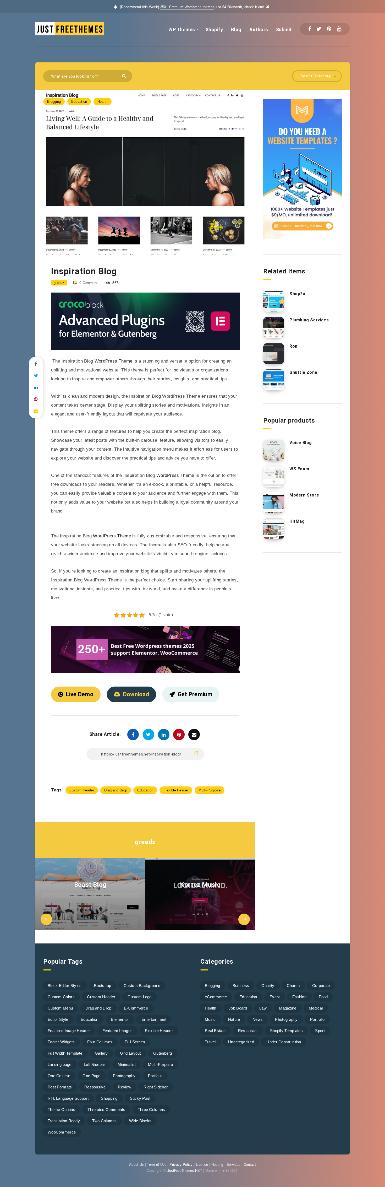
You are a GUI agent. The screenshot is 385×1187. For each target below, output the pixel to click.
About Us (136, 1165)
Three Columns (151, 1109)
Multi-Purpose (210, 790)
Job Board (238, 1008)
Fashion (299, 997)
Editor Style (58, 1019)
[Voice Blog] (273, 450)
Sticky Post (140, 1098)
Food (323, 997)
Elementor (120, 1019)
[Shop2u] (273, 301)
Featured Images (117, 1030)
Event (275, 997)
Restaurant (248, 1030)
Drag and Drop (115, 790)
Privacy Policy (180, 1165)
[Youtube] (339, 29)
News (257, 1019)
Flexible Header (175, 790)
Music (210, 1019)
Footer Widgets (61, 1042)
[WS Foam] (273, 476)
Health (102, 102)
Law (263, 1008)
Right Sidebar (156, 1087)
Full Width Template (65, 1053)
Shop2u (297, 293)
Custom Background (142, 985)
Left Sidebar (94, 1064)
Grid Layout (130, 1053)
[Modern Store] (273, 502)
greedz (145, 842)
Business (241, 985)
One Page (91, 1075)
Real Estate (215, 1030)
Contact (250, 1165)
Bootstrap (102, 985)
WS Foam (299, 468)
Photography (124, 1075)
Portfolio (155, 1075)
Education (79, 102)
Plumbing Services (309, 319)
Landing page (60, 1064)
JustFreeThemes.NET (184, 1171)
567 (114, 283)
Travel (210, 1042)
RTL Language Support (68, 1098)
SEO (182, 544)
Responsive (95, 1087)
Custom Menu (60, 1008)
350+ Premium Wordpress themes (187, 7)
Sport (320, 1030)
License (202, 1165)
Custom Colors (61, 997)
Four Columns (100, 1042)
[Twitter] (318, 29)
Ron (293, 346)
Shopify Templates (286, 1030)
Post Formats (60, 1087)
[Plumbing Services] (273, 327)
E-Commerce (136, 1008)
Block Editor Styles (65, 985)
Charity (267, 985)
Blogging (54, 102)
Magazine (287, 1008)
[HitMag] (273, 528)
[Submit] (124, 75)
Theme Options (61, 1109)
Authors (258, 29)
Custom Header (81, 790)
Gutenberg (162, 1053)
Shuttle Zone (303, 372)
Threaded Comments (106, 1109)
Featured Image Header (69, 1030)
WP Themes (181, 29)
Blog (236, 29)
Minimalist (127, 1064)
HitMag (297, 521)
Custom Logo (139, 997)
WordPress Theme (114, 361)
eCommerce (216, 997)
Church (293, 985)
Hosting (217, 1165)
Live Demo (80, 694)
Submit (284, 29)
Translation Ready (64, 1121)
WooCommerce (62, 1132)
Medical (316, 1008)
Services (233, 1165)
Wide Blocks (140, 1121)
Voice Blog (300, 442)
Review (124, 1087)
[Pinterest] (329, 29)
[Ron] (273, 353)
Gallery (101, 1053)
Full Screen (135, 1042)
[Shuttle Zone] (273, 379)
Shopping (109, 1098)
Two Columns (104, 1121)
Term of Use (156, 1165)
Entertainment (153, 1019)
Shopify (214, 29)
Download (136, 694)
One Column (59, 1075)
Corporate (321, 985)
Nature (234, 1019)
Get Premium (195, 694)
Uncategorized (241, 1042)
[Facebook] (309, 29)
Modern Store (304, 495)
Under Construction (283, 1042)
